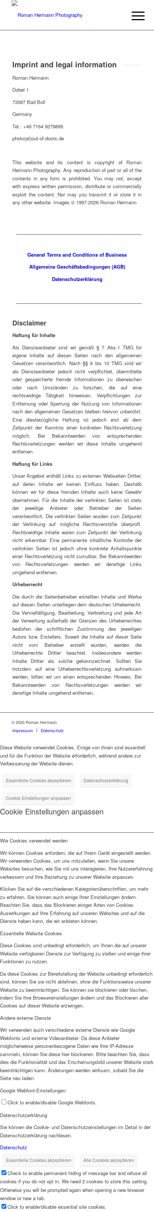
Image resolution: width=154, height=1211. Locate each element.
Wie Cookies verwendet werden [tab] (34, 840)
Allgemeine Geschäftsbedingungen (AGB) (77, 266)
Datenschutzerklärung (105, 780)
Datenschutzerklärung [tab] (23, 1115)
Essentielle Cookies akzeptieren (38, 780)
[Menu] (132, 16)
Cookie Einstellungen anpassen (38, 798)
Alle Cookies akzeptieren (108, 1160)
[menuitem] (132, 16)
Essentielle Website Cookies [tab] (31, 933)
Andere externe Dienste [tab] (25, 1017)
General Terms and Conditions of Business (77, 254)
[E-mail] (136, 722)
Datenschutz (13, 1147)
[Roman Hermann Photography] (64, 15)
